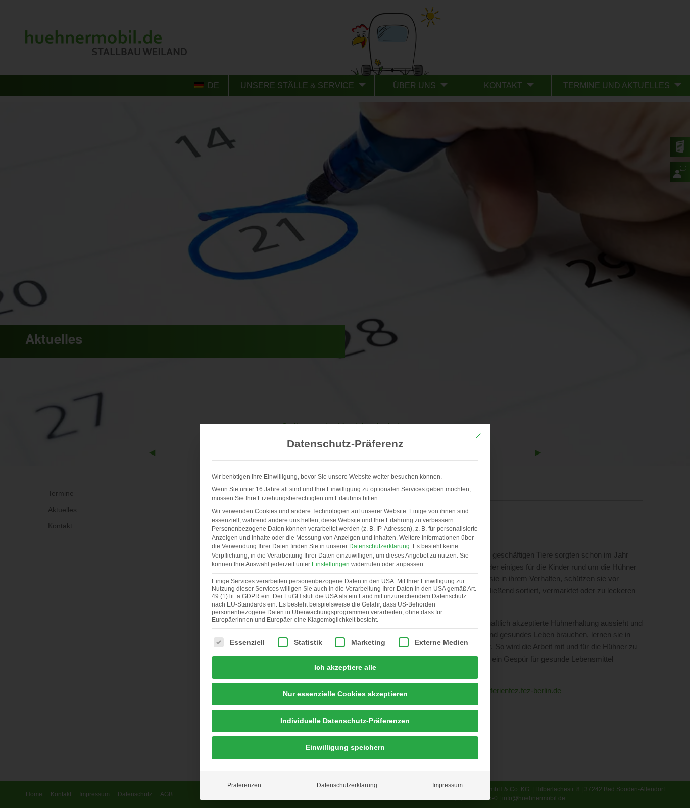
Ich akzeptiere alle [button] (345, 667)
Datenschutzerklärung (379, 546)
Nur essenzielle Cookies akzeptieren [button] (345, 694)
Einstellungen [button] (331, 564)
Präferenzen (244, 785)
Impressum (447, 785)
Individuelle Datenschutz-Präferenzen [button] (345, 721)
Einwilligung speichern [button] (345, 747)
